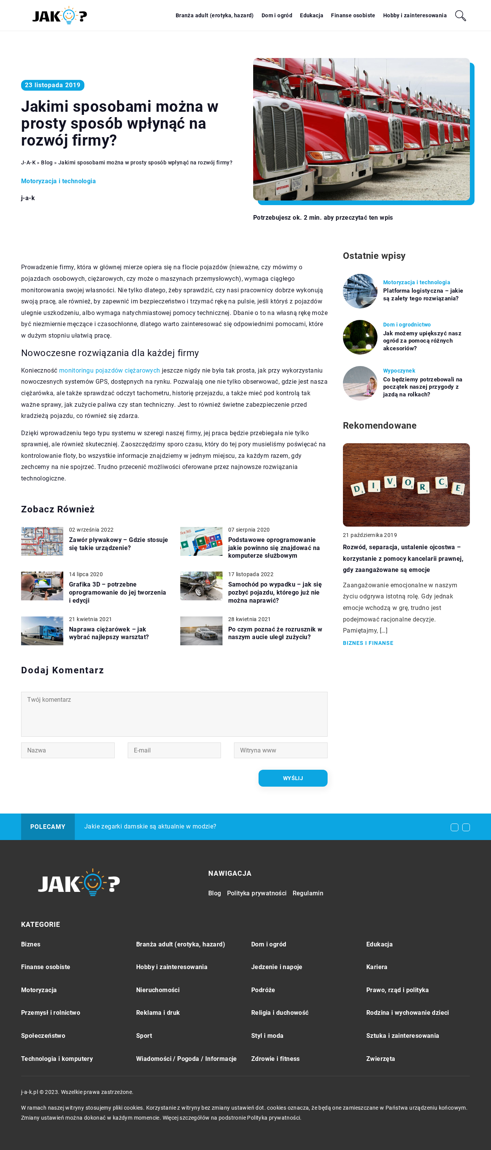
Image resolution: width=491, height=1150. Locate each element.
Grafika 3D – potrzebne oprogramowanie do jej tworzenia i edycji (117, 592)
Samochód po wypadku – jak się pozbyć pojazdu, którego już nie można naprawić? (275, 592)
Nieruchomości (158, 990)
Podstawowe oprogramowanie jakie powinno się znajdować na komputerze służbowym (274, 548)
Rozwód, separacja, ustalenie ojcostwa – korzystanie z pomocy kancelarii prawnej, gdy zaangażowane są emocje (403, 558)
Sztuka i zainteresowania (403, 1035)
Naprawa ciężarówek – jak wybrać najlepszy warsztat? (109, 633)
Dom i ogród (277, 15)
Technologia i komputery (57, 1058)
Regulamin (308, 893)
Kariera (377, 967)
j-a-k (28, 198)
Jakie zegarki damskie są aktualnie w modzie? (150, 826)
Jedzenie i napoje (277, 967)
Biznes (30, 944)
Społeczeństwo (43, 1035)
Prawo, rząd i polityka (397, 990)
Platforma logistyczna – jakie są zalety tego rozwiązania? (423, 294)
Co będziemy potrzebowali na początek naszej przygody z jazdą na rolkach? (423, 387)
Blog (214, 893)
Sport (144, 1035)
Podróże (263, 990)
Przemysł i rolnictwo (50, 1012)
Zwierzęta (380, 1058)
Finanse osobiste (353, 15)
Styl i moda (267, 1035)
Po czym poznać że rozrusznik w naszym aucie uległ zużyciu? (275, 633)
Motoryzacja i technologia (58, 181)
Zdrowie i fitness (275, 1058)
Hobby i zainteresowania (415, 15)
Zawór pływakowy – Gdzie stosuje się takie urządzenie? (118, 544)
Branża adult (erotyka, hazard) (215, 15)
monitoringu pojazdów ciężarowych (109, 370)
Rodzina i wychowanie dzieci (407, 1012)
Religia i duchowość (280, 1012)
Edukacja (311, 15)
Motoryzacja (39, 990)
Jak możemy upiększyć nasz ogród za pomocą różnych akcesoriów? (422, 341)
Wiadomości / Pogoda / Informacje (186, 1058)
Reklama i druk (158, 1012)
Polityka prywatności (257, 893)
